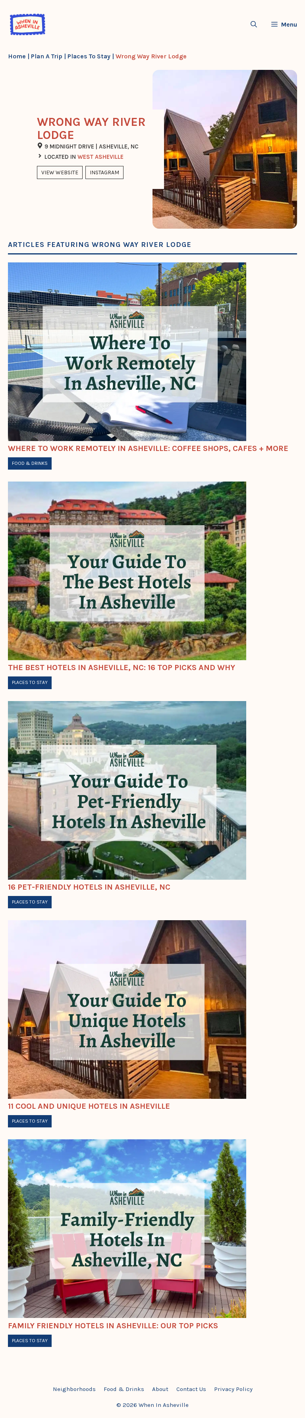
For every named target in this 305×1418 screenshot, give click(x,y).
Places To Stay (89, 56)
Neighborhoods (74, 1389)
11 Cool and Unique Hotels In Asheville (89, 1106)
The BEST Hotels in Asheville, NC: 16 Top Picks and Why (121, 667)
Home (17, 56)
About (160, 1389)
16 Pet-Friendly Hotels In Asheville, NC (89, 887)
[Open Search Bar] (253, 24)
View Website (59, 172)
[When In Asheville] (27, 24)
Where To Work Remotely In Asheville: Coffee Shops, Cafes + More (148, 448)
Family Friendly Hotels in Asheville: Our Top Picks (113, 1325)
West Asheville (100, 156)
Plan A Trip (46, 56)
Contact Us (191, 1389)
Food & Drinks (30, 463)
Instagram (104, 172)
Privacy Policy (233, 1389)
